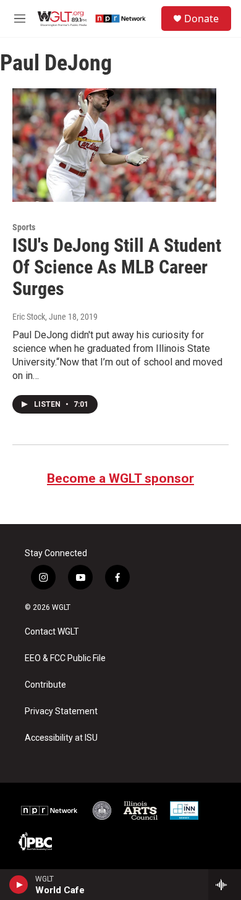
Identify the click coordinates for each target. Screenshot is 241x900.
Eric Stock (28, 317)
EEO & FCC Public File (65, 658)
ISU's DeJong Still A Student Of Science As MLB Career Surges (116, 267)
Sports (23, 227)
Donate (201, 18)
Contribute (45, 685)
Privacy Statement (61, 711)
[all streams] (224, 884)
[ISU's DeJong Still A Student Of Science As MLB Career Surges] (114, 145)
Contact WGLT (52, 631)
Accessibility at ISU (61, 738)
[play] (19, 884)
